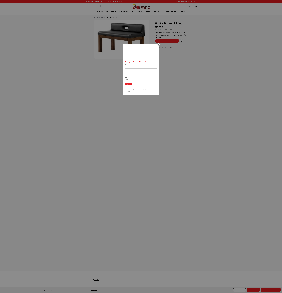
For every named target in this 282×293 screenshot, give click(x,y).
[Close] (159, 44)
